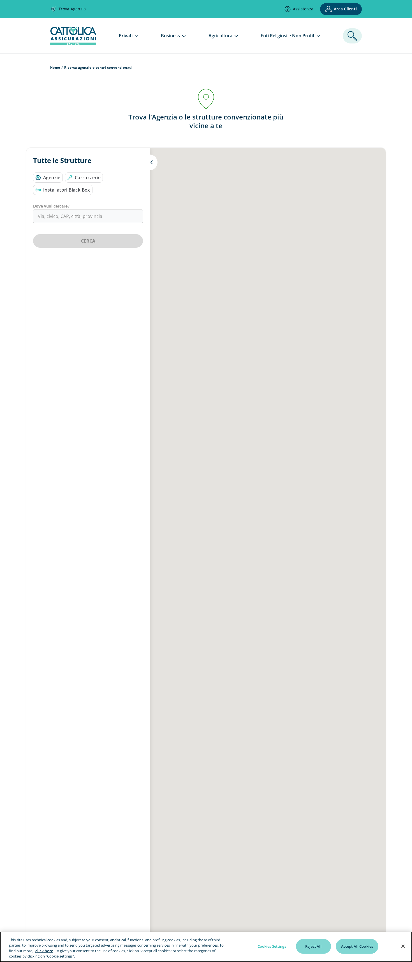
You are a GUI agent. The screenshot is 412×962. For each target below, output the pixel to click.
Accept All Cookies (357, 946)
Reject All (313, 946)
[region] (206, 947)
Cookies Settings (272, 946)
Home (55, 67)
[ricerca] (352, 35)
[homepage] (73, 43)
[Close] (403, 946)
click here (44, 950)
